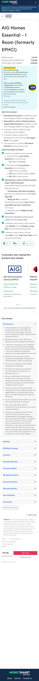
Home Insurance (15, 539)
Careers (17, 678)
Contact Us (27, 678)
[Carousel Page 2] (18, 304)
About (9, 678)
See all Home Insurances (10, 507)
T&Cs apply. (9, 207)
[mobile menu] (36, 2)
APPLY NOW (25, 553)
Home (4, 539)
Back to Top (32, 515)
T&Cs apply (6, 96)
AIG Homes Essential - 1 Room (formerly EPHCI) (9, 543)
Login (5, 308)
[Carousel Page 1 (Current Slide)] (16, 304)
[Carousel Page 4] (22, 304)
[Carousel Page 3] (20, 304)
